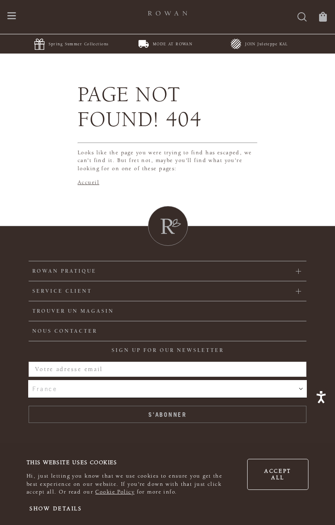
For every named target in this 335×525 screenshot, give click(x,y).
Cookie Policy (114, 492)
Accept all (277, 474)
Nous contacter (64, 331)
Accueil (88, 182)
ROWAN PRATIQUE (64, 271)
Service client (62, 291)
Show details (55, 508)
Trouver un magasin (73, 311)
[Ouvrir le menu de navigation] (11, 16)
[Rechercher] (302, 17)
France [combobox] (44, 388)
